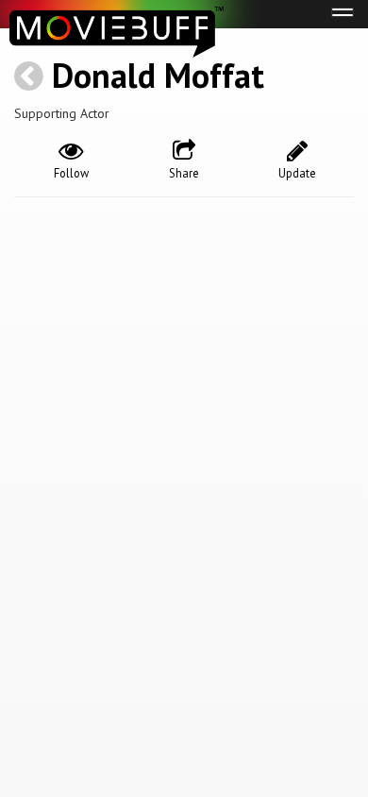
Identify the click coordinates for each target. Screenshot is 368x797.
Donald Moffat (158, 75)
